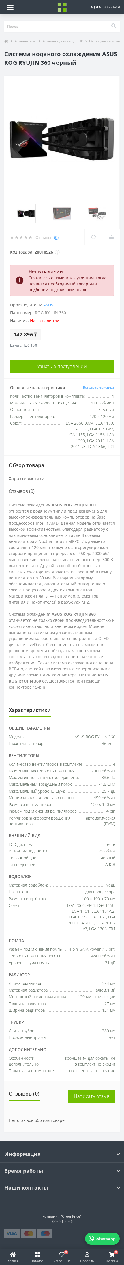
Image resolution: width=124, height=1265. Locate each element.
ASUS (48, 305)
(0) (56, 237)
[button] (105, 7)
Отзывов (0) (22, 491)
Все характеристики (98, 387)
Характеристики (26, 478)
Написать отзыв (92, 1096)
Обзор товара (26, 465)
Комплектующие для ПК (62, 41)
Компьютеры (25, 41)
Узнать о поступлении (62, 366)
